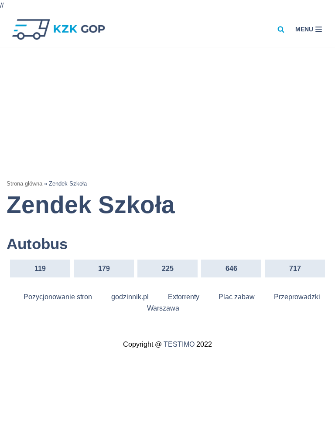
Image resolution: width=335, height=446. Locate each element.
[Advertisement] (167, 112)
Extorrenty (183, 297)
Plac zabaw (237, 297)
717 (295, 268)
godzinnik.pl (130, 297)
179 (104, 268)
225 (168, 268)
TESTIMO (179, 344)
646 (231, 268)
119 (40, 268)
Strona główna (24, 183)
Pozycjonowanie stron (58, 297)
